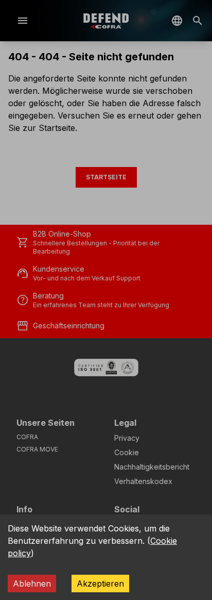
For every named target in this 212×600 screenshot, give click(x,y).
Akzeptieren (100, 583)
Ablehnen (32, 583)
